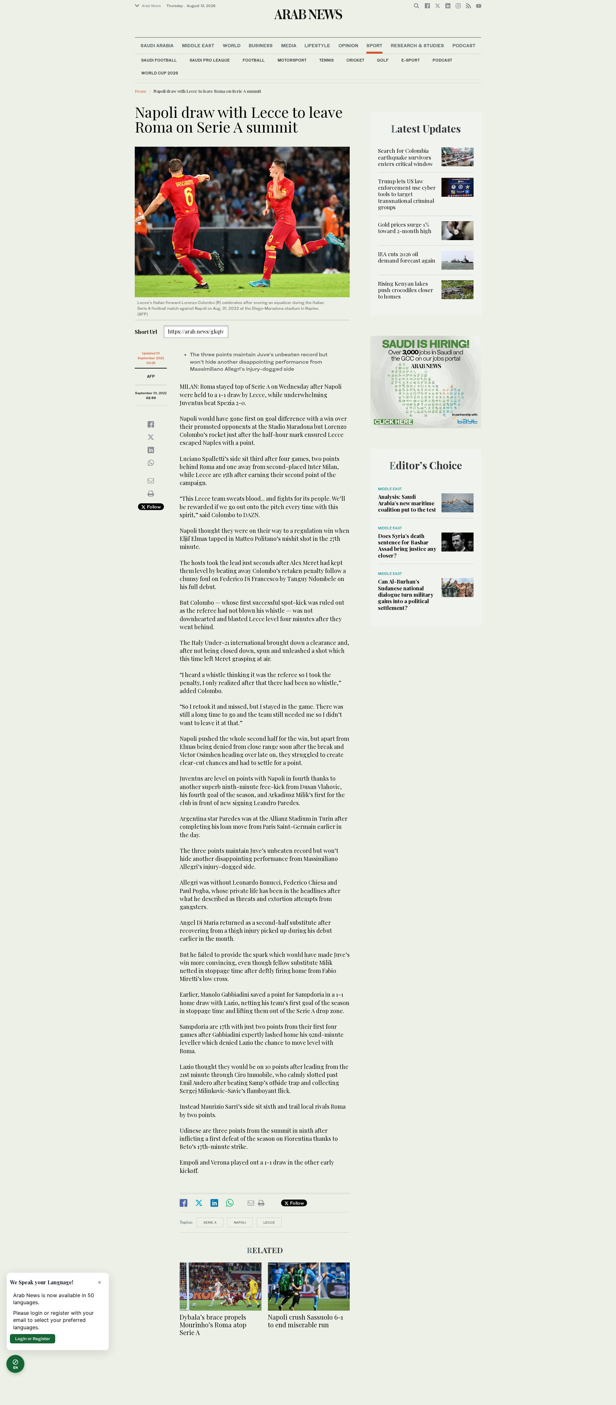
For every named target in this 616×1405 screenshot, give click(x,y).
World (232, 45)
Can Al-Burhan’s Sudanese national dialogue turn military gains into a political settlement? (405, 594)
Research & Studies (417, 45)
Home (141, 91)
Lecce (269, 1222)
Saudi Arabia (157, 45)
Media (288, 45)
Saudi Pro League (210, 60)
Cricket (355, 60)
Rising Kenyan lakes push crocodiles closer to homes (405, 290)
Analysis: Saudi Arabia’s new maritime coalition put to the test (407, 503)
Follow (153, 506)
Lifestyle (317, 45)
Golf (383, 60)
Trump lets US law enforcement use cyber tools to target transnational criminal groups (407, 194)
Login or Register (32, 1338)
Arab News (151, 6)
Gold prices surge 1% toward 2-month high (405, 227)
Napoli (240, 1222)
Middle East (198, 45)
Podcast (442, 60)
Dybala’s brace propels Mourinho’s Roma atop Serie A (213, 1325)
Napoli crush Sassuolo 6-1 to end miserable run (305, 1321)
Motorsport (292, 60)
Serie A (210, 1222)
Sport (374, 45)
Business (261, 45)
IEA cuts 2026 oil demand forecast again (406, 257)
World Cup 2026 (159, 73)
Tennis (326, 60)
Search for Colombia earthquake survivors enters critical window (405, 157)
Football (254, 60)
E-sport (410, 60)
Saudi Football (159, 60)
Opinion (348, 45)
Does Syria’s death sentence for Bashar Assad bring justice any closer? (407, 545)
